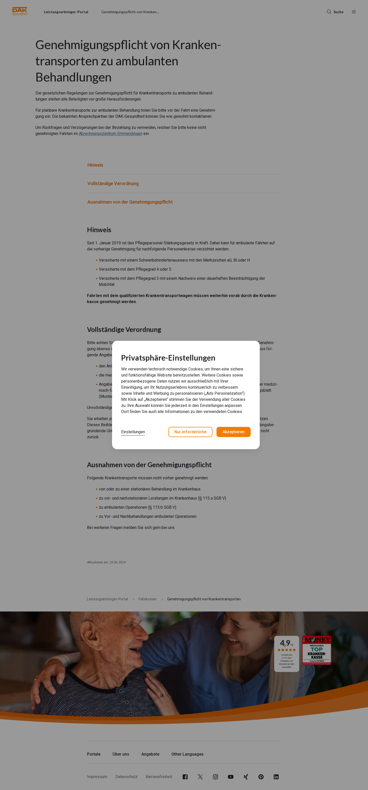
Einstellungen (133, 431)
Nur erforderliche (190, 431)
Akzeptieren (234, 431)
